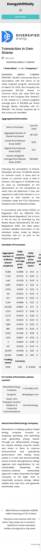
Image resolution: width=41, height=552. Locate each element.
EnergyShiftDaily (20, 4)
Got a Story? (20, 17)
